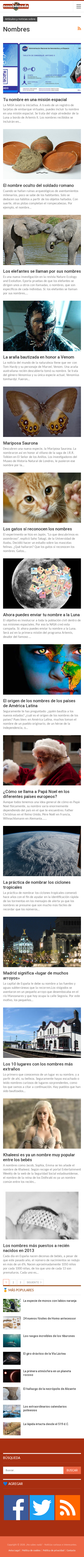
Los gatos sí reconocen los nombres (37, 528)
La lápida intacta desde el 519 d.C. (46, 1424)
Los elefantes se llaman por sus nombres (42, 271)
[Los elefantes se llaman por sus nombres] (42, 240)
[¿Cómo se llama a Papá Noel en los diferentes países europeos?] (42, 760)
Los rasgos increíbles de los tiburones (49, 1336)
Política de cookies (31, 1550)
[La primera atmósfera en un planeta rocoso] (12, 1375)
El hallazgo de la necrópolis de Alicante (49, 1388)
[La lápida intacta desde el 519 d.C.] (12, 1428)
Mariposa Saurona (20, 443)
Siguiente (33, 1282)
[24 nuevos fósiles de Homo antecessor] (12, 1323)
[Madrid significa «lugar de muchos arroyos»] (42, 942)
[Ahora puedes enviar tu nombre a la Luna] (42, 583)
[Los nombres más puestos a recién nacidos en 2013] (42, 1214)
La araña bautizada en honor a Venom (38, 357)
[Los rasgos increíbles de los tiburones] (12, 1340)
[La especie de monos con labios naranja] (12, 1305)
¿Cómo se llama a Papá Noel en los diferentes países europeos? (36, 794)
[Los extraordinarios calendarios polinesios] (12, 1411)
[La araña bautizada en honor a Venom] (42, 326)
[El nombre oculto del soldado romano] (42, 154)
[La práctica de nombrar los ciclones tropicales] (42, 851)
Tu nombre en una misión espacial (35, 99)
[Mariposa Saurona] (42, 412)
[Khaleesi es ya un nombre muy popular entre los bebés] (42, 1123)
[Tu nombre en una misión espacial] (42, 68)
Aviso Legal (14, 1550)
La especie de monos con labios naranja (49, 1300)
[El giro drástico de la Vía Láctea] (12, 1358)
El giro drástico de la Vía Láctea (44, 1353)
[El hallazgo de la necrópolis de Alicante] (12, 1393)
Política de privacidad (53, 1550)
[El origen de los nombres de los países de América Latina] (42, 669)
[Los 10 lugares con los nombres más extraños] (42, 1032)
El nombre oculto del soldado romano (38, 185)
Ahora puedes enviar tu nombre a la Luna (41, 614)
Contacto (71, 1550)
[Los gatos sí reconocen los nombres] (42, 498)
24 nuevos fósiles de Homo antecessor (49, 1318)
